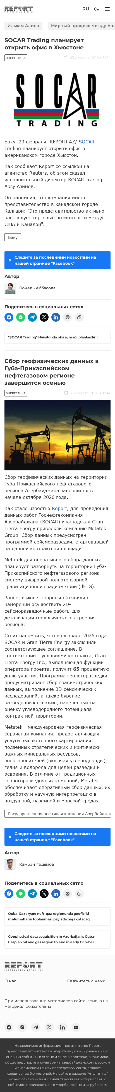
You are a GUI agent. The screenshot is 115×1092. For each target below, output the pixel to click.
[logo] (18, 9)
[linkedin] (55, 317)
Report (59, 508)
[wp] (20, 317)
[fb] (8, 317)
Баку (13, 237)
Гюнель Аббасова (37, 287)
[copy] (79, 317)
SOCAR (87, 141)
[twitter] (44, 317)
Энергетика (16, 58)
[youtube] (75, 1027)
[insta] (22, 1027)
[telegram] (32, 317)
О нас (10, 980)
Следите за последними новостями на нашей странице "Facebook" (55, 260)
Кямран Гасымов (36, 864)
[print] (67, 317)
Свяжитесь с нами (86, 980)
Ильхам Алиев (23, 25)
